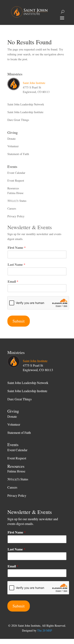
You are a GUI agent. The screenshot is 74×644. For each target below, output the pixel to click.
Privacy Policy (15, 216)
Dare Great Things (18, 120)
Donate (11, 139)
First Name (17, 248)
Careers (11, 208)
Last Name (16, 264)
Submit (19, 321)
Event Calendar (16, 173)
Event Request (15, 180)
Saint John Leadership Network (25, 104)
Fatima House (15, 193)
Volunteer (13, 146)
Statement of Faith (18, 154)
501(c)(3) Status (16, 201)
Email (13, 281)
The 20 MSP (44, 630)
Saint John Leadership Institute (25, 112)
